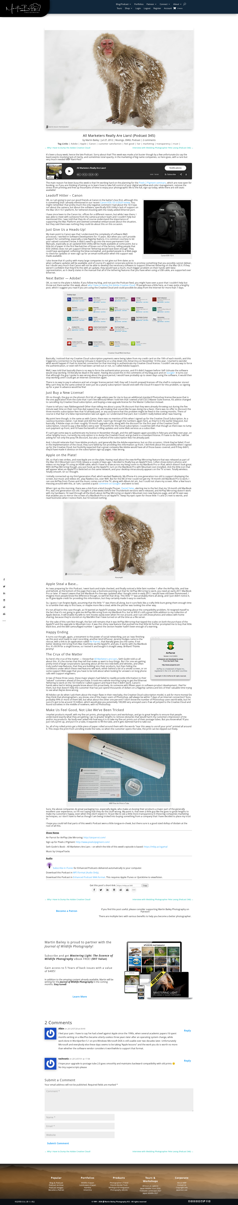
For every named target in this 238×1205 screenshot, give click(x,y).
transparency (164, 143)
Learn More (80, 996)
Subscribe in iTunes (63, 868)
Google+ (171, 372)
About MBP (181, 1182)
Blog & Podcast (56, 1182)
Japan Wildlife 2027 (150, 1193)
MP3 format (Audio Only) (85, 872)
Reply (187, 1030)
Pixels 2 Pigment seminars (152, 182)
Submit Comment (58, 1143)
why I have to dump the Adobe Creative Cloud (111, 285)
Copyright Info (182, 1187)
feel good (129, 143)
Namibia (87, 1187)
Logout (147, 8)
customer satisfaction (110, 143)
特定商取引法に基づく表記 (25, 1201)
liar (139, 143)
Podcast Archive (56, 1185)
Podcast (136, 139)
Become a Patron (66, 911)
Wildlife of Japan (87, 1182)
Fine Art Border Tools (119, 1185)
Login (138, 8)
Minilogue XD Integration (119, 1187)
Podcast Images (56, 1187)
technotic (63, 1058)
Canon (93, 143)
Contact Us (181, 1185)
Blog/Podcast (122, 4)
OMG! (128, 139)
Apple (83, 143)
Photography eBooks (119, 1190)
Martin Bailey (92, 139)
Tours (119, 8)
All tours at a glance (150, 1186)
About (176, 4)
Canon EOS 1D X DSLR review (115, 202)
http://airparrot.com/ (95, 837)
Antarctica (87, 1190)
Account (168, 8)
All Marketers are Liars (105, 658)
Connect (163, 4)
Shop (127, 8)
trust (176, 143)
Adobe (74, 143)
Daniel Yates (127, 488)
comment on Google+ (109, 483)
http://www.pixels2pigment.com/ (93, 842)
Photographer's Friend (119, 1182)
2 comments (149, 139)
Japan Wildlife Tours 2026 (150, 1188)
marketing (149, 143)
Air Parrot (95, 641)
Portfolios (139, 4)
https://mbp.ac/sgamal (155, 846)
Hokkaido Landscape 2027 (150, 1190)
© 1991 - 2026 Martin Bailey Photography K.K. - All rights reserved (119, 1201)
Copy (145, 885)
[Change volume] (96, 174)
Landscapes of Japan (87, 1185)
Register (157, 8)
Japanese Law (181, 1190)
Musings (119, 139)
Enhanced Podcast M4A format (89, 877)
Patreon (150, 4)
